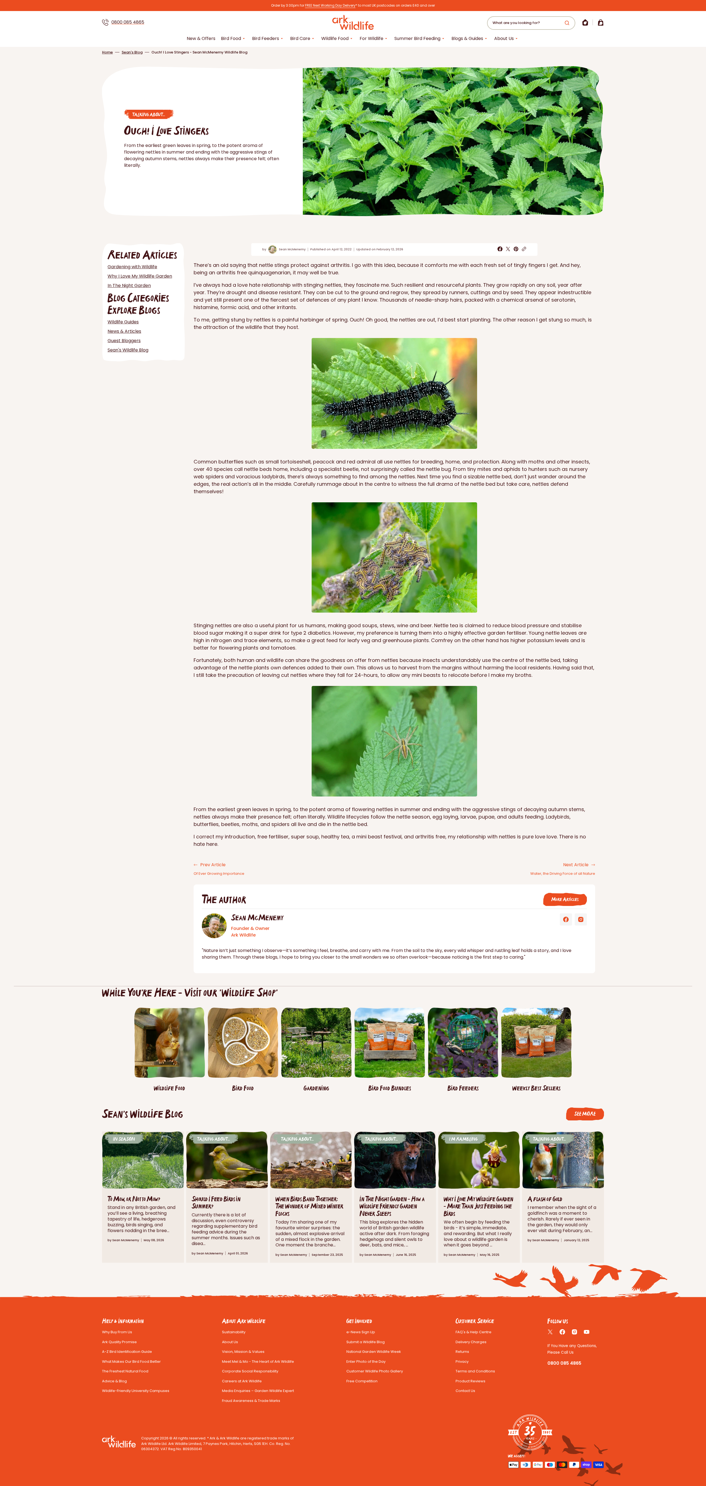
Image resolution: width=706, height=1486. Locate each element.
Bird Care (300, 38)
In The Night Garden (129, 285)
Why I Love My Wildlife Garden (140, 276)
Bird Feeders (265, 38)
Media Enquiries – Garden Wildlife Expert (258, 1390)
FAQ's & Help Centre (473, 1332)
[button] (585, 22)
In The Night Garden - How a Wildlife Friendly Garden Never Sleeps (392, 1206)
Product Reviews (470, 1381)
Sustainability (233, 1332)
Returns (462, 1351)
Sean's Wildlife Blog (128, 350)
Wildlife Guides (123, 322)
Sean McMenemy (292, 249)
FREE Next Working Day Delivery (330, 5)
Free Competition (362, 1381)
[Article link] (563, 1196)
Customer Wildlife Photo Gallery (374, 1371)
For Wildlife (371, 38)
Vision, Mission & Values (243, 1351)
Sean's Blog (132, 52)
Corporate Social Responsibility (250, 1371)
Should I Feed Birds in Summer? (216, 1202)
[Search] (568, 23)
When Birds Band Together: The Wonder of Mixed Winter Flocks (310, 1206)
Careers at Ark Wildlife (242, 1381)
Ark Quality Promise (119, 1342)
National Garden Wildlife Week (373, 1351)
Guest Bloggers (124, 340)
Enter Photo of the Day (366, 1361)
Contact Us (465, 1390)
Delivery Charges (471, 1342)
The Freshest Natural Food (125, 1371)
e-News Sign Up (360, 1332)
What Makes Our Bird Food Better (131, 1361)
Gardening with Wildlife (132, 267)
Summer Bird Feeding (417, 38)
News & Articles (124, 331)
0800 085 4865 (127, 22)
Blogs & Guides (467, 38)
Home (107, 52)
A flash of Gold (545, 1199)
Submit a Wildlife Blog (365, 1342)
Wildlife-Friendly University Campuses (135, 1390)
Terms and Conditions (475, 1371)
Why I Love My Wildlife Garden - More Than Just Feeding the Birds (479, 1206)
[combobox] (531, 23)
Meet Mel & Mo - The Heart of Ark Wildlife (258, 1361)
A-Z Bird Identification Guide (127, 1351)
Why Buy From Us (117, 1332)
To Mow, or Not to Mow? (134, 1199)
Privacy (462, 1361)
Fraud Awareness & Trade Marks (251, 1400)
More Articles (565, 899)
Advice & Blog (114, 1381)
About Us (504, 38)
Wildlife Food (335, 38)
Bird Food (231, 38)
